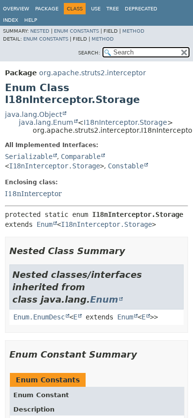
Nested (39, 31)
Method (133, 31)
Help (30, 20)
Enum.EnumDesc (39, 317)
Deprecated (141, 8)
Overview (16, 8)
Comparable (80, 156)
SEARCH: (89, 52)
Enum (44, 224)
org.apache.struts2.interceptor (92, 73)
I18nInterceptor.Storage (125, 122)
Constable (126, 166)
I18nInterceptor (33, 194)
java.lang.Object (33, 114)
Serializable (28, 156)
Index (10, 20)
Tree (112, 8)
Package (46, 8)
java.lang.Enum (46, 122)
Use (95, 8)
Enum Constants (76, 31)
